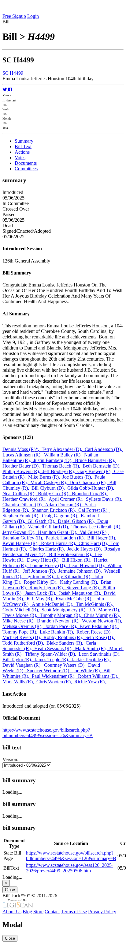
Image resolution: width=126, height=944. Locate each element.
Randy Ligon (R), (47, 587)
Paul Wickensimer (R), (55, 676)
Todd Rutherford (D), (24, 643)
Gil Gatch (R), (43, 521)
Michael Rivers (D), (22, 637)
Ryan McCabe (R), (75, 598)
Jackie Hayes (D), (85, 548)
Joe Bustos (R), (78, 477)
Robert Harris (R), (60, 543)
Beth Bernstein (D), (102, 465)
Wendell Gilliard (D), (50, 526)
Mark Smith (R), (92, 648)
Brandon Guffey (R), (24, 537)
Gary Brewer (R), (95, 471)
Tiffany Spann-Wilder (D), (52, 654)
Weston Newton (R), (102, 620)
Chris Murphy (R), (102, 615)
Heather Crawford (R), (25, 499)
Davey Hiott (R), (44, 560)
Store (38, 911)
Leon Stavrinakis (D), (100, 654)
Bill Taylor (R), (18, 659)
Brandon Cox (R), (90, 493)
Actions (22, 152)
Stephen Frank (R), (22, 515)
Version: (10, 759)
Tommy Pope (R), (21, 631)
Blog (27, 911)
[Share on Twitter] (5, 89)
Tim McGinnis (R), (95, 604)
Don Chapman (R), (89, 482)
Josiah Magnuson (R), (81, 593)
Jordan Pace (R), (62, 626)
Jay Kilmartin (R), (75, 576)
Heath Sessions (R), (54, 648)
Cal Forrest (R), (94, 510)
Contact (52, 911)
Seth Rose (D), (100, 637)
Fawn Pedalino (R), (99, 626)
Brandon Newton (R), (59, 620)
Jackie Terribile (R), (91, 659)
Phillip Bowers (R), (22, 471)
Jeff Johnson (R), (40, 571)
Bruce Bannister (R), (95, 460)
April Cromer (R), (67, 499)
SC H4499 (12, 73)
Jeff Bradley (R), (60, 471)
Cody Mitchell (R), (22, 609)
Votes (20, 157)
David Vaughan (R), (23, 665)
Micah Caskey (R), (49, 482)
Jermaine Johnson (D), (81, 571)
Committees (26, 168)
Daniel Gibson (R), (77, 521)
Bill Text (23, 146)
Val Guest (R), (94, 532)
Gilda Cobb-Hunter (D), (91, 488)
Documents (26, 163)
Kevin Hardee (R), (21, 543)
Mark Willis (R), (19, 681)
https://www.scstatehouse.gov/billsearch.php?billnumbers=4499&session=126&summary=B (47, 732)
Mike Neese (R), (19, 620)
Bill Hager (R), (102, 537)
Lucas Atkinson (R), (23, 454)
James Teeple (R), (53, 659)
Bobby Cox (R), (55, 493)
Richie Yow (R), (90, 681)
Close (10, 889)
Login (33, 16)
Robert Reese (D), (94, 631)
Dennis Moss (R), (22, 449)
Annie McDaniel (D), (54, 604)
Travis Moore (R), (21, 615)
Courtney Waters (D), (66, 665)
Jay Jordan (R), (41, 576)
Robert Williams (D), (99, 676)
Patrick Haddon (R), (66, 537)
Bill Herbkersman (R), (71, 554)
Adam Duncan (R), (65, 504)
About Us (11, 911)
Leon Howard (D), (88, 565)
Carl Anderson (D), (104, 449)
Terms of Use (74, 911)
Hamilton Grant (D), (59, 532)
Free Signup (14, 16)
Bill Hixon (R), (78, 560)
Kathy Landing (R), (80, 582)
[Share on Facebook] (10, 89)
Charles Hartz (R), (48, 548)
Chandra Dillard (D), (23, 504)
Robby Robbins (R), (64, 637)
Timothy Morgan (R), (62, 615)
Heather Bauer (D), (22, 465)
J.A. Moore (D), (105, 609)
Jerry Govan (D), (20, 532)
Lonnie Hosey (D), (49, 565)
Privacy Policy (102, 911)
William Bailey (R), (64, 454)
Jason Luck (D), (42, 593)
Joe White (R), (88, 670)
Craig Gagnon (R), (61, 515)
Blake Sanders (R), (66, 643)
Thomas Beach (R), (62, 465)
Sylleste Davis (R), (105, 499)
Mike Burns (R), (45, 477)
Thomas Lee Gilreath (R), (97, 526)
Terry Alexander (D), (63, 449)
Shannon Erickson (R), (54, 510)
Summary (24, 141)
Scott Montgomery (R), (65, 609)
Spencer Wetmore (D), (50, 670)
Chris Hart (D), (94, 543)
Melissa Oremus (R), (23, 626)
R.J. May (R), (41, 598)
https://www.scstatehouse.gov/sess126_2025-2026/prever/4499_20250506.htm (69, 868)
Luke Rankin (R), (58, 631)
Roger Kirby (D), (42, 582)
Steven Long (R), (84, 587)
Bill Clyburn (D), (49, 488)
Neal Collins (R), (20, 493)
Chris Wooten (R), (55, 681)
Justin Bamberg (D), (54, 460)
